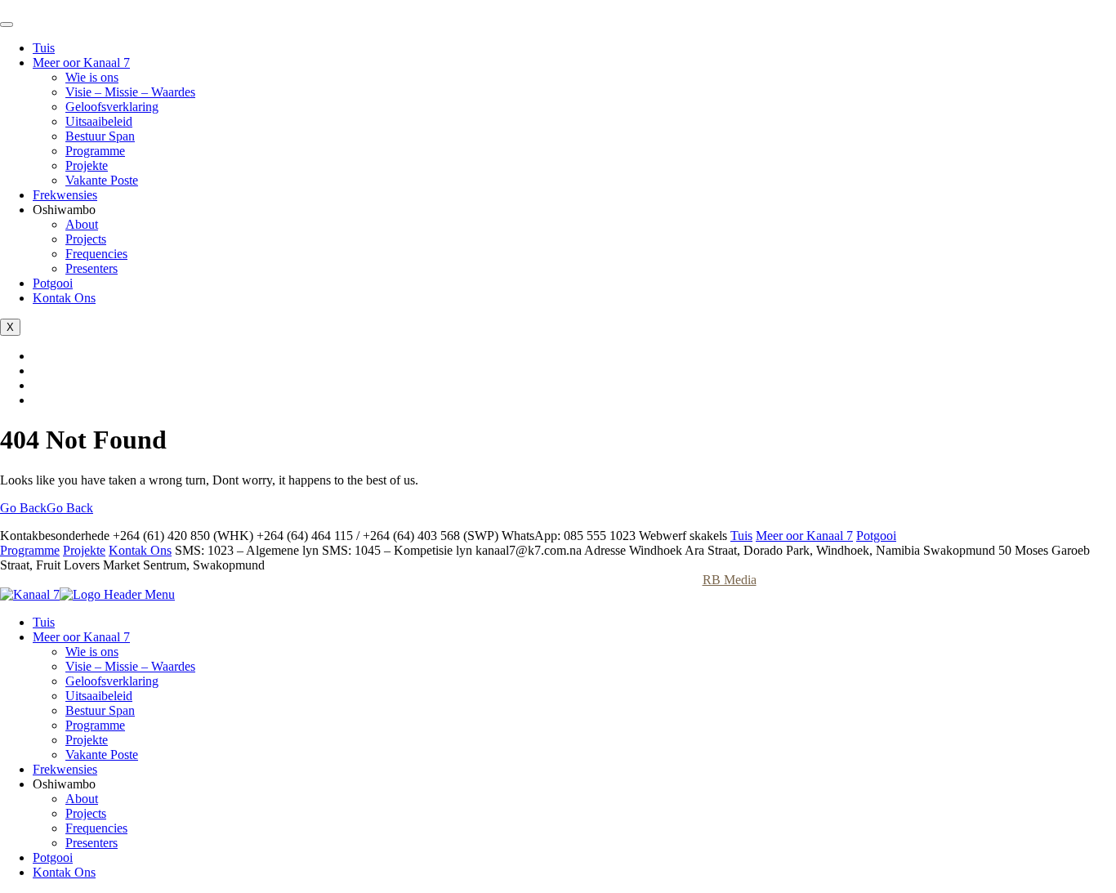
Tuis (44, 48)
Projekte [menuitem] (86, 740)
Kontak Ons (64, 298)
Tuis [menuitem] (44, 622)
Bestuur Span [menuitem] (100, 710)
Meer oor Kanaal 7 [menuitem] (81, 637)
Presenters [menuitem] (91, 843)
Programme (95, 151)
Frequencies (96, 254)
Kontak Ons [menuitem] (64, 872)
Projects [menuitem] (85, 813)
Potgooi (53, 283)
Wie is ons (91, 77)
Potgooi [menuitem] (53, 857)
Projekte (86, 165)
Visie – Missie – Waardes (130, 92)
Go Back (46, 508)
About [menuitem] (81, 799)
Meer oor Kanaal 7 (81, 62)
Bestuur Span (100, 136)
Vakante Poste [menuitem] (101, 754)
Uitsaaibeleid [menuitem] (98, 696)
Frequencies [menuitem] (96, 828)
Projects (85, 239)
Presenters (91, 268)
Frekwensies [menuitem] (65, 769)
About (81, 224)
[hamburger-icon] (6, 24)
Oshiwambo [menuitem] (64, 784)
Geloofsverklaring (111, 107)
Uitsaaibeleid (98, 121)
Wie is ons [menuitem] (91, 652)
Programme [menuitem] (95, 725)
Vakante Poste (101, 180)
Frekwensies (65, 195)
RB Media (730, 580)
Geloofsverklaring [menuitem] (111, 681)
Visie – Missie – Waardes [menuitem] (130, 666)
